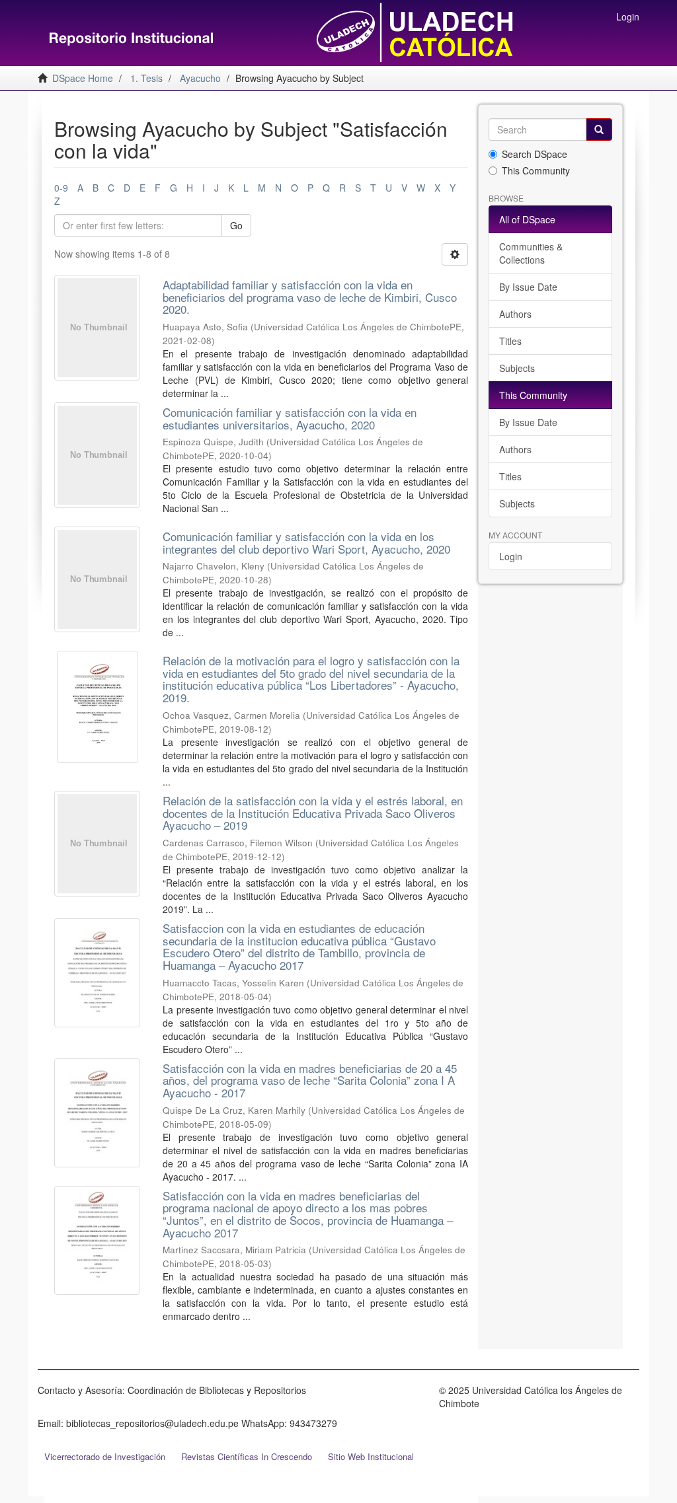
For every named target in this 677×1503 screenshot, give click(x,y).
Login (510, 556)
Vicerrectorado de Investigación (104, 1456)
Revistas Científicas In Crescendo (246, 1456)
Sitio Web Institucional (371, 1456)
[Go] (599, 129)
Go (236, 225)
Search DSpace (534, 154)
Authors (515, 313)
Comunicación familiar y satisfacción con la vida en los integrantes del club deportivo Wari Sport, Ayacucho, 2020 (306, 542)
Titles (510, 341)
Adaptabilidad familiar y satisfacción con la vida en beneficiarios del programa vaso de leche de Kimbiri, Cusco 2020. (310, 296)
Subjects (517, 368)
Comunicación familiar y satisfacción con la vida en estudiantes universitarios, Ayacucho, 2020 (290, 418)
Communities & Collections (531, 253)
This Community (536, 170)
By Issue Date (528, 286)
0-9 (61, 187)
